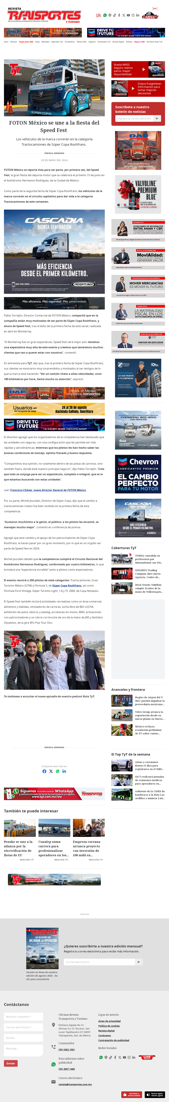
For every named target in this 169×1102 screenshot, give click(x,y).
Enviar (11, 1063)
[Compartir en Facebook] (44, 771)
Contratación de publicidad (113, 1040)
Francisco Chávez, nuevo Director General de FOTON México (48, 490)
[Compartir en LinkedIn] (64, 771)
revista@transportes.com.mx (75, 1084)
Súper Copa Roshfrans (66, 585)
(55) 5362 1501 (67, 1049)
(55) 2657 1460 (67, 1069)
